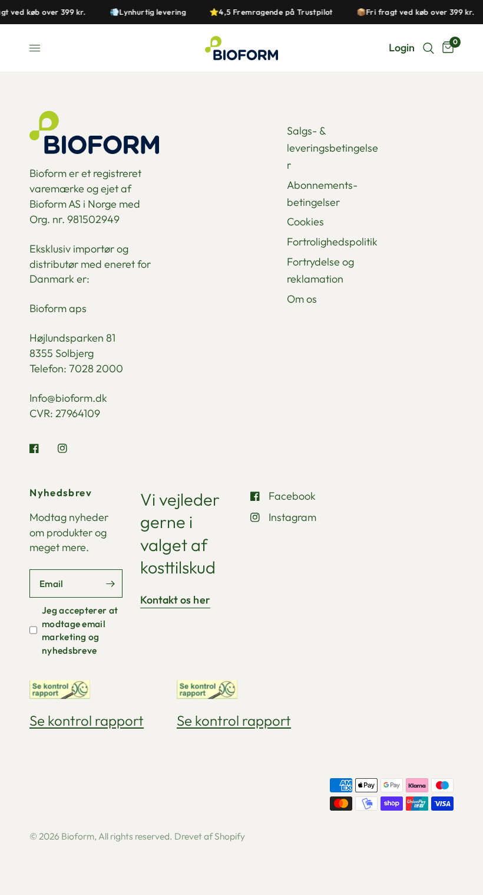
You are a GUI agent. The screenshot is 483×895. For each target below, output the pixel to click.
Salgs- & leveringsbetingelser (332, 148)
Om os (302, 299)
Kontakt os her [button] (175, 600)
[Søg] (428, 48)
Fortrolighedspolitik (332, 241)
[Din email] (111, 583)
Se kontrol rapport (86, 720)
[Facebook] (42, 448)
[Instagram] (71, 448)
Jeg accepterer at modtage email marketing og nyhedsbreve (80, 629)
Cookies (305, 221)
